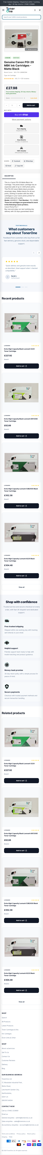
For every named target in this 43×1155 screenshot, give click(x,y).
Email (9, 166)
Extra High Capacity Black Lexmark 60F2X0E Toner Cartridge (21, 420)
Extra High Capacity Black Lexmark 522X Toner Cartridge (19, 350)
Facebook (17, 161)
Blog (3, 1068)
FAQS (10, 1137)
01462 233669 (12, 1111)
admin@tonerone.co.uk (24, 1118)
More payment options (21, 119)
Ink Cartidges (6, 1034)
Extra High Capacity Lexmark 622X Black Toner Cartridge (19, 560)
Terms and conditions (8, 1134)
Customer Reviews (8, 1060)
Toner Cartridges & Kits (10, 1030)
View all (21, 587)
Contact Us (6, 1056)
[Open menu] (3, 10)
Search (4, 1018)
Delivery (5, 1064)
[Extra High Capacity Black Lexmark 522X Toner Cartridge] (21, 323)
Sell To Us (5, 1052)
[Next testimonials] (39, 253)
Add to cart (31, 105)
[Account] (35, 10)
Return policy (31, 1134)
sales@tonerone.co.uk (22, 1121)
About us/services (8, 1048)
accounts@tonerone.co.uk (29, 1125)
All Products (6, 1022)
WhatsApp (29, 161)
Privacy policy (21, 1134)
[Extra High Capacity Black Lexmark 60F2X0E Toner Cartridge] (21, 392)
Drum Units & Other (9, 1038)
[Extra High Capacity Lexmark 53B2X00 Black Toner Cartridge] (21, 462)
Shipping (4, 1137)
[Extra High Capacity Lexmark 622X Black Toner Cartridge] (21, 532)
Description (9, 176)
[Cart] (40, 10)
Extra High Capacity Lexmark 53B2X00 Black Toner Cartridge (21, 490)
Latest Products (7, 1026)
